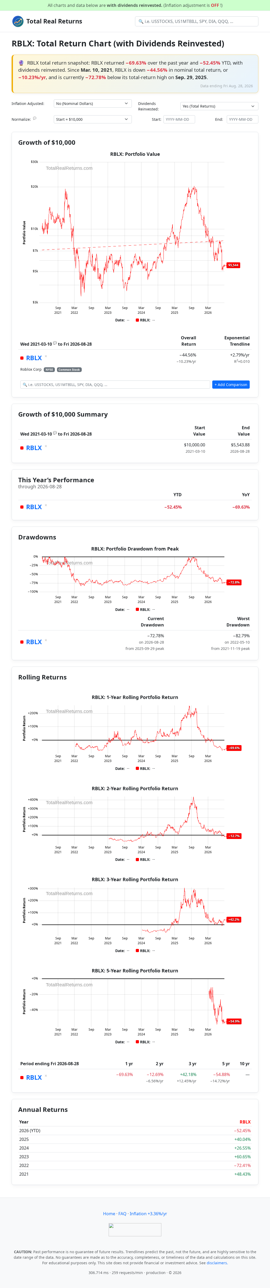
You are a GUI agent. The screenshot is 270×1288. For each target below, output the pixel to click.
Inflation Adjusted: (28, 103)
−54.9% (234, 1021)
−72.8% (234, 582)
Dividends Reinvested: (148, 106)
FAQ (122, 1214)
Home (109, 1214)
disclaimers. (217, 1262)
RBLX (34, 358)
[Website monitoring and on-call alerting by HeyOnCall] (135, 1229)
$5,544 (233, 265)
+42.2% (233, 919)
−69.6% (234, 748)
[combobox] (196, 21)
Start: (156, 119)
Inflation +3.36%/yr (148, 1214)
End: (219, 119)
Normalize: (24, 119)
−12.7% (234, 836)
